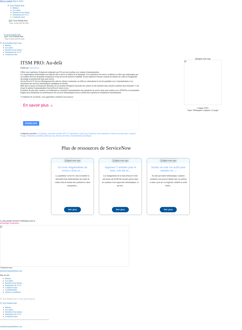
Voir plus (72, 209)
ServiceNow (34, 68)
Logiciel (132, 133)
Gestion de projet (116, 133)
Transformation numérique (81, 136)
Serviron (66, 136)
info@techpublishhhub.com (11, 271)
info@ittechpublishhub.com (11, 326)
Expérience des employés (98, 133)
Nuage (23, 136)
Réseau (48, 136)
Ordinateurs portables (35, 136)
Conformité (72, 133)
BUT (65, 133)
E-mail (81, 133)
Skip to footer (17, 1)
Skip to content (6, 1)
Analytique (42, 133)
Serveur (59, 136)
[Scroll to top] (1, 329)
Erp (86, 133)
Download (31, 123)
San (53, 136)
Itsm (126, 133)
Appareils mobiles (55, 133)
